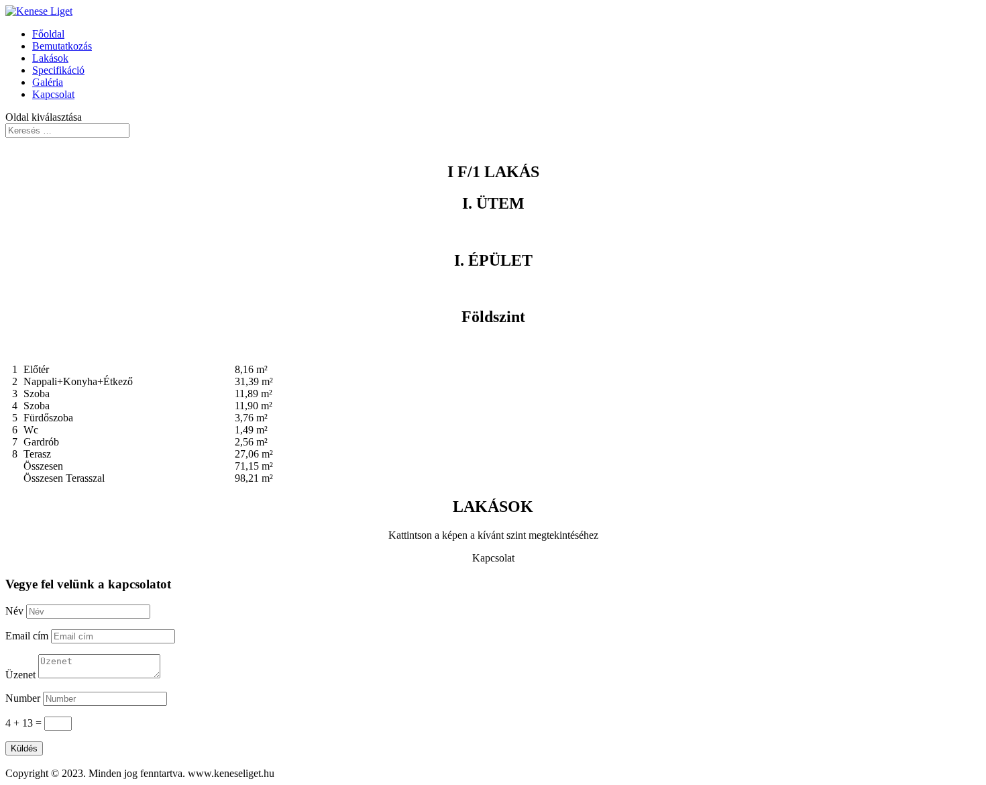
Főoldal (48, 34)
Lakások (50, 58)
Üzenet (20, 674)
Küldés (24, 748)
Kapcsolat (53, 94)
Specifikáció (58, 70)
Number (22, 698)
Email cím (26, 635)
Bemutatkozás (62, 46)
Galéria (47, 82)
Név (14, 611)
